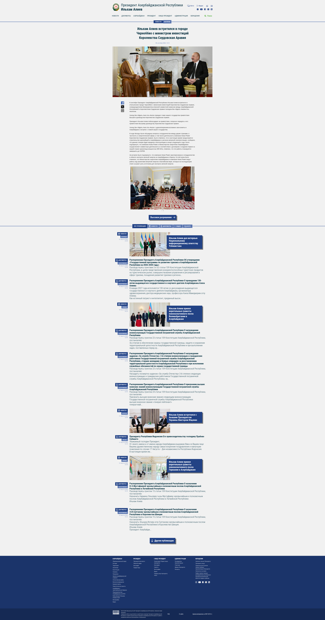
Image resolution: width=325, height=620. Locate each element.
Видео (201, 6)
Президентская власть (139, 561)
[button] (194, 188)
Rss (211, 9)
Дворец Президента (180, 567)
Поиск (209, 16)
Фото (192, 6)
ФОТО (189, 226)
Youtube (201, 9)
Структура (177, 565)
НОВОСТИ (115, 16)
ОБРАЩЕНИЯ (195, 16)
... (167, 493)
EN (212, 6)
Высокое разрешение (161, 217)
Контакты (177, 569)
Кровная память (117, 584)
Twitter (208, 9)
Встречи (167, 22)
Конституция (116, 570)
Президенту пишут (200, 563)
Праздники (115, 574)
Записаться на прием (201, 571)
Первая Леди (136, 567)
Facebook (205, 9)
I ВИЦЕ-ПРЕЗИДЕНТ (165, 16)
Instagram (198, 9)
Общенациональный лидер (119, 561)
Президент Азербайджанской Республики (152, 5)
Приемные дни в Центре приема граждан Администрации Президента (203, 567)
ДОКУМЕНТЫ (126, 16)
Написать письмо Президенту (203, 561)
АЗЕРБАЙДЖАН (138, 16)
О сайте (181, 614)
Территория (116, 565)
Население (115, 567)
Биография (136, 565)
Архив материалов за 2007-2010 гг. (202, 614)
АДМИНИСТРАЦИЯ (181, 16)
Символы (115, 572)
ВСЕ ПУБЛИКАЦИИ (140, 226)
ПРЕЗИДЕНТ (151, 16)
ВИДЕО (178, 226)
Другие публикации (164, 540)
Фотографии (157, 569)
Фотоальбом (116, 600)
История (115, 563)
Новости (156, 567)
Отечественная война (118, 580)
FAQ (168, 614)
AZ (207, 6)
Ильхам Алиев (131, 9)
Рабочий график (137, 563)
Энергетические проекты (119, 586)
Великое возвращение (118, 582)
